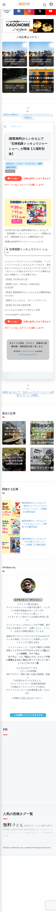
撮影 (45, 830)
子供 (41, 830)
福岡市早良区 (31, 833)
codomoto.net (27, 351)
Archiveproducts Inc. (28, 354)
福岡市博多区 (29, 829)
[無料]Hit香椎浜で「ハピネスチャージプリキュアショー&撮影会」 (28, 116)
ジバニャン (30, 163)
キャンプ (22, 833)
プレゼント (14, 833)
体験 (43, 825)
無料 (40, 163)
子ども (17, 825)
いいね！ (14, 178)
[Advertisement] (28, 769)
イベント (10, 171)
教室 (7, 836)
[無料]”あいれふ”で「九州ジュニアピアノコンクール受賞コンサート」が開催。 (28, 394)
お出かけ (10, 163)
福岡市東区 (11, 167)
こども (37, 825)
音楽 (43, 833)
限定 (37, 830)
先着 (48, 825)
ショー (20, 163)
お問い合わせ (27, 698)
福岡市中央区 (17, 829)
